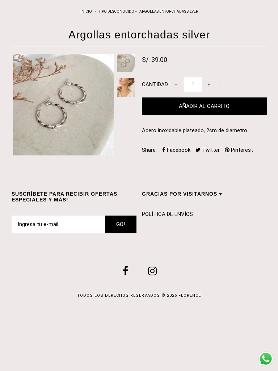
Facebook (177, 150)
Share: (149, 150)
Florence (189, 295)
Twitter (210, 150)
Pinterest (241, 150)
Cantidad (155, 84)
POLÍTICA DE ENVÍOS (167, 214)
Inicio (86, 11)
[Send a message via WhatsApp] (265, 358)
